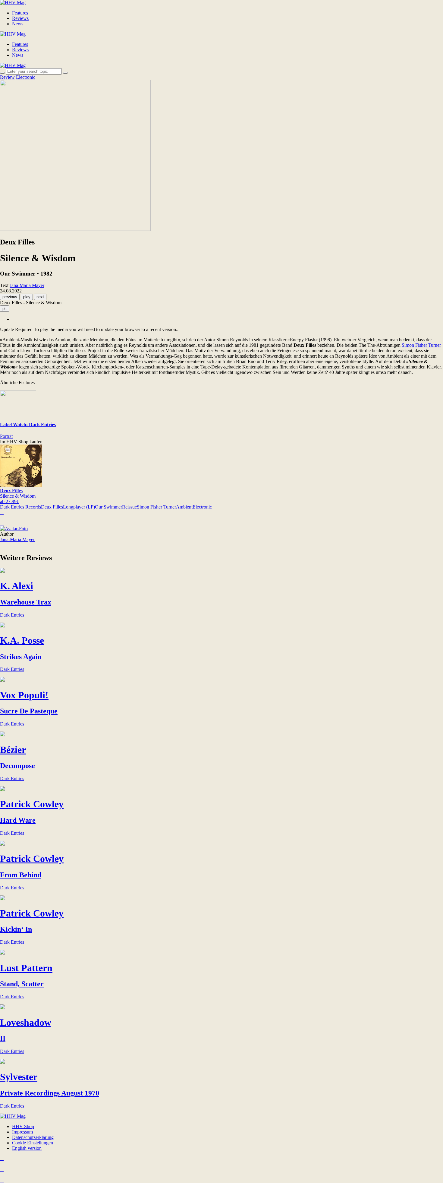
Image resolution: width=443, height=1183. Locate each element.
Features (20, 12)
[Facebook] (2, 1163)
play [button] (26, 297)
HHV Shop (23, 1126)
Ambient (184, 506)
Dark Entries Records (20, 506)
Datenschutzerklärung (33, 1137)
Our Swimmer (108, 506)
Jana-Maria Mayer (17, 539)
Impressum (22, 1131)
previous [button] (9, 297)
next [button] (40, 297)
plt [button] (4, 308)
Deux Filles (52, 506)
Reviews (20, 18)
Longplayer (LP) (79, 506)
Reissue (129, 506)
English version (27, 1148)
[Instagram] (2, 1158)
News (17, 23)
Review (7, 77)
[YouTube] (2, 1169)
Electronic (25, 77)
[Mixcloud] (2, 1174)
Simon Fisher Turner (421, 345)
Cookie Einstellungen (32, 1142)
